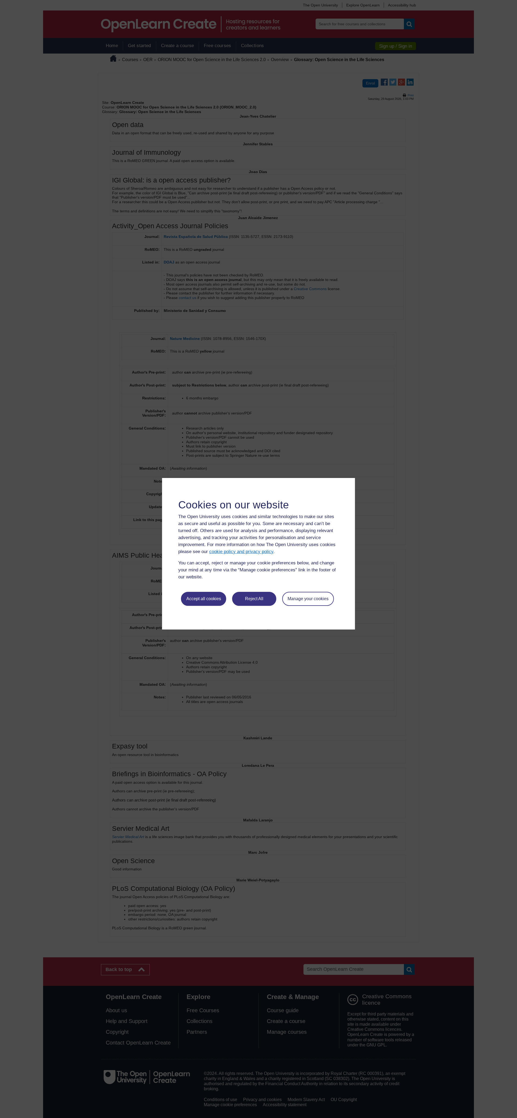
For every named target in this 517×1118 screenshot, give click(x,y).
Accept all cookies (203, 598)
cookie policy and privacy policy (241, 551)
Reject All (254, 598)
